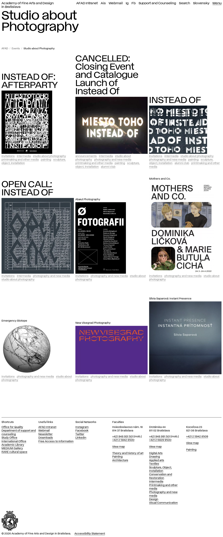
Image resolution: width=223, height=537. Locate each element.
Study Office (9, 438)
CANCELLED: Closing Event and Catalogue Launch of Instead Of (106, 75)
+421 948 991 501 (159, 436)
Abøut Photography (87, 199)
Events (16, 48)
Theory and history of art (127, 453)
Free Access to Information (56, 441)
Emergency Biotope (14, 321)
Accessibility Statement (89, 533)
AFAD (5, 48)
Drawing (154, 457)
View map (118, 447)
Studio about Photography (39, 48)
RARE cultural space (14, 452)
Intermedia (24, 156)
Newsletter (45, 434)
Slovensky (201, 3)
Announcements (86, 156)
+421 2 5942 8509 (197, 436)
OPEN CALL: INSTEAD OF (28, 189)
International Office (14, 441)
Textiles (154, 464)
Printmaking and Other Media (20, 160)
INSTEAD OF (175, 100)
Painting (46, 160)
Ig (127, 3)
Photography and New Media (112, 160)
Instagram (82, 427)
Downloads (45, 438)
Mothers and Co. (160, 179)
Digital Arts (156, 453)
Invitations (8, 156)
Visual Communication (163, 503)
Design (153, 499)
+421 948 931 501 (122, 436)
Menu (217, 3)
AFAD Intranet (87, 3)
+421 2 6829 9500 (160, 440)
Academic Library (13, 445)
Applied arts (156, 460)
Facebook (81, 430)
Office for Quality (12, 427)
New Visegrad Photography (93, 323)
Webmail (116, 3)
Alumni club (108, 167)
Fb (134, 3)
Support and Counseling (157, 3)
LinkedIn (80, 438)
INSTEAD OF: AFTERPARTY (30, 81)
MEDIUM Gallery (12, 448)
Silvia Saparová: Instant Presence (170, 298)
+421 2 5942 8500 (123, 440)
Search (184, 3)
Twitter (79, 434)
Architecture (120, 460)
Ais (103, 3)
